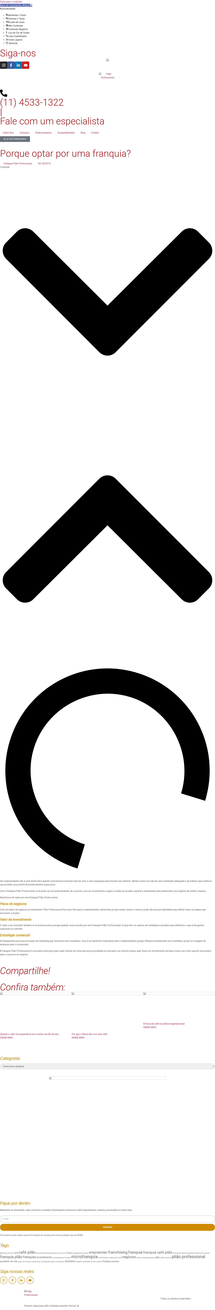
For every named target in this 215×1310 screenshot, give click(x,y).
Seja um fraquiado (43, 1262)
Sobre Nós (8, 132)
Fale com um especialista (52, 121)
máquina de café (115, 1258)
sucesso (70, 1261)
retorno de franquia (24, 1262)
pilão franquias (165, 1258)
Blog (83, 132)
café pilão (27, 1252)
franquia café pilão (157, 1252)
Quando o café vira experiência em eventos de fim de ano (29, 1034)
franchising (118, 1252)
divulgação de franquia (80, 1253)
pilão (157, 1257)
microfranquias (103, 1258)
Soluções (24, 132)
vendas (98, 1262)
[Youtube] (25, 65)
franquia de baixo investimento (184, 1253)
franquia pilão (11, 1257)
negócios (129, 1257)
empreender (98, 1252)
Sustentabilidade (66, 132)
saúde (34, 1262)
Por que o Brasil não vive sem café (89, 1034)
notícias (139, 1258)
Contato (95, 132)
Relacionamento (43, 132)
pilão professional (188, 1256)
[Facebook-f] (11, 65)
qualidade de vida (8, 1261)
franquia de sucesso (202, 1253)
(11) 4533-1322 (32, 102)
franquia (135, 1252)
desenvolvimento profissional (46, 1253)
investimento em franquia (62, 1258)
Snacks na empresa (57, 1262)
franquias (29, 1257)
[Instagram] (3, 65)
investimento (44, 1257)
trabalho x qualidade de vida (86, 1262)
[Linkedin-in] (18, 65)
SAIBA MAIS (6, 1037)
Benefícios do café (6, 1253)
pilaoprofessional (148, 1258)
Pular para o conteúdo (11, 1)
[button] (16, 5)
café (16, 1253)
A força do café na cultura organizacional (164, 1023)
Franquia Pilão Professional (18, 163)
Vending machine (110, 1261)
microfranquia (84, 1256)
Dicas (69, 1253)
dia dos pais (61, 1253)
